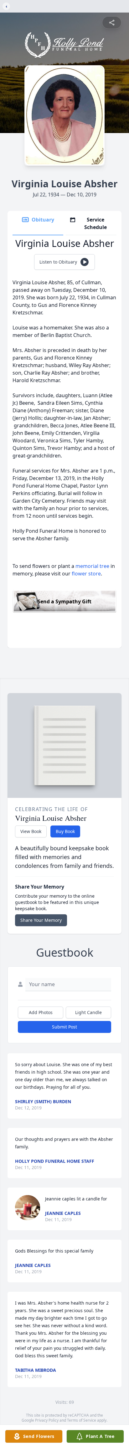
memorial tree (92, 566)
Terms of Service (81, 1420)
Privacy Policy (47, 1420)
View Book (30, 831)
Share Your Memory (41, 920)
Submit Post (64, 1027)
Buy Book (65, 831)
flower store (86, 573)
